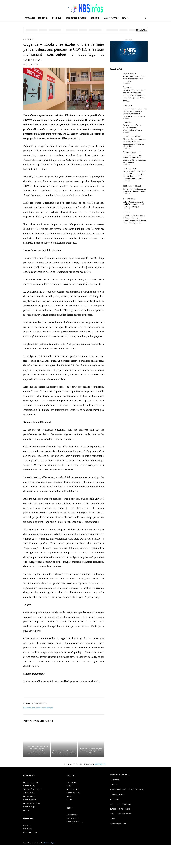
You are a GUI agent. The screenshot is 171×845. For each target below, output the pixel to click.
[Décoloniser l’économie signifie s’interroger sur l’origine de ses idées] (91, 741)
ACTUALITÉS (30, 18)
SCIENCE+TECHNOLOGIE (76, 18)
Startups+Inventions (74, 822)
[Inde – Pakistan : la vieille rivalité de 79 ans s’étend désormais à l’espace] (115, 203)
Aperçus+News (129, 73)
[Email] (82, 690)
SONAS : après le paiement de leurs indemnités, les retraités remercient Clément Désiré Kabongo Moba (134, 219)
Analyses (26, 825)
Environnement (73, 818)
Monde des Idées (30, 832)
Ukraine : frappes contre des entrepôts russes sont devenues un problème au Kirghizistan (134, 142)
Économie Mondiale (132, 136)
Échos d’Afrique (29, 796)
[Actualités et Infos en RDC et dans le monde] (85, 8)
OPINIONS (95, 18)
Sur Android (114, 780)
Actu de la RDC (129, 168)
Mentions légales (49, 843)
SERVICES (125, 18)
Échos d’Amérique (30, 800)
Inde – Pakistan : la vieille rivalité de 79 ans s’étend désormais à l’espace (133, 204)
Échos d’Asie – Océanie (32, 803)
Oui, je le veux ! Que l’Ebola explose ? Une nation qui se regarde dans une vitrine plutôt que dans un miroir (134, 175)
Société (126, 213)
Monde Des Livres (73, 793)
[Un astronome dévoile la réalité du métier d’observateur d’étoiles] (64, 741)
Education (28, 39)
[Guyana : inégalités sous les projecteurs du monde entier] (115, 189)
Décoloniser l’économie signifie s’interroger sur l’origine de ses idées (91, 751)
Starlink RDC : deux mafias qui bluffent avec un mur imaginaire (134, 78)
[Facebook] (55, 690)
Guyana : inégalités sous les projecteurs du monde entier (134, 190)
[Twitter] (61, 690)
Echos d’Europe (29, 807)
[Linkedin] (77, 690)
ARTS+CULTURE (110, 18)
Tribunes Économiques (32, 789)
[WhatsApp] (71, 690)
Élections (127, 87)
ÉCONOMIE (42, 18)
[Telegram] (88, 690)
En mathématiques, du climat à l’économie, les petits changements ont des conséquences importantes (135, 112)
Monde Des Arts (73, 789)
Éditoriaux (27, 829)
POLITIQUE (56, 18)
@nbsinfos (100, 764)
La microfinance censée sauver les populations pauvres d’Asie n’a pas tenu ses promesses (134, 159)
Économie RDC (29, 786)
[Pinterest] (66, 690)
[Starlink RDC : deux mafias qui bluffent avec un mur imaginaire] (115, 78)
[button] (145, 18)
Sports (69, 800)
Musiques (70, 796)
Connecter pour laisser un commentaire (38, 708)
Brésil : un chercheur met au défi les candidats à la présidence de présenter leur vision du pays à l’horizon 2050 (134, 95)
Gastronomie (72, 782)
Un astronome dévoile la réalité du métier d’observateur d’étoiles (133, 127)
